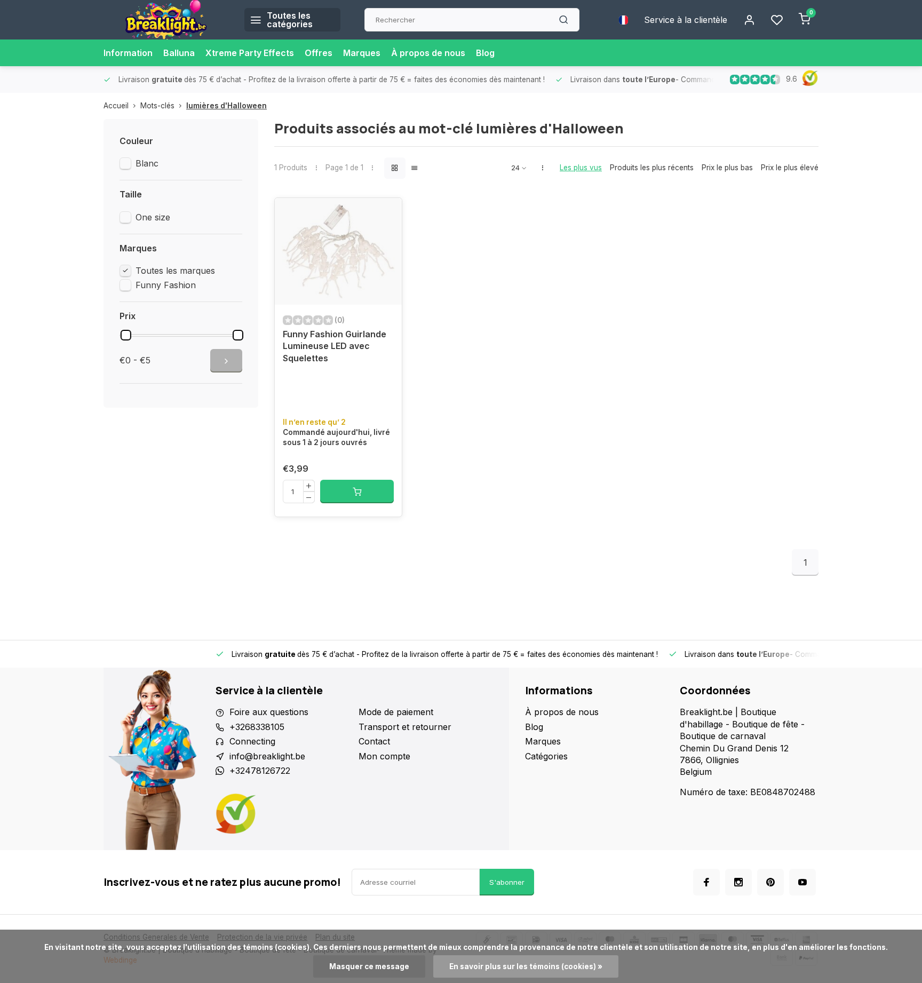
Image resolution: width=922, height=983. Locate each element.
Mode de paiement (396, 712)
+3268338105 (256, 727)
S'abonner (506, 882)
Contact (374, 741)
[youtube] (802, 882)
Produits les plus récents (652, 167)
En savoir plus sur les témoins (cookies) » (525, 966)
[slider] (126, 335)
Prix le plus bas (727, 167)
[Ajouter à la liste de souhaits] (385, 214)
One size (153, 217)
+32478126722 (259, 770)
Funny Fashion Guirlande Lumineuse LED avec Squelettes (334, 346)
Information (128, 52)
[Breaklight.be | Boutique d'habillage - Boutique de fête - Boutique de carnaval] (166, 19)
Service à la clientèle (685, 19)
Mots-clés (157, 105)
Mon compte (384, 756)
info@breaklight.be (267, 756)
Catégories (546, 756)
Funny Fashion (166, 285)
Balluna (179, 52)
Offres (318, 52)
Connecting (252, 741)
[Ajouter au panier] (357, 491)
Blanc (147, 163)
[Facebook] (706, 882)
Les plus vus (581, 167)
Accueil (116, 105)
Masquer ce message (369, 966)
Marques (361, 52)
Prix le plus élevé (789, 167)
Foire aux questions (268, 712)
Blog (485, 52)
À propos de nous (428, 52)
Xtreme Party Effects (249, 52)
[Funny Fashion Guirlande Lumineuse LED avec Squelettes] (338, 251)
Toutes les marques (175, 270)
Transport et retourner (405, 727)
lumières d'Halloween (226, 105)
